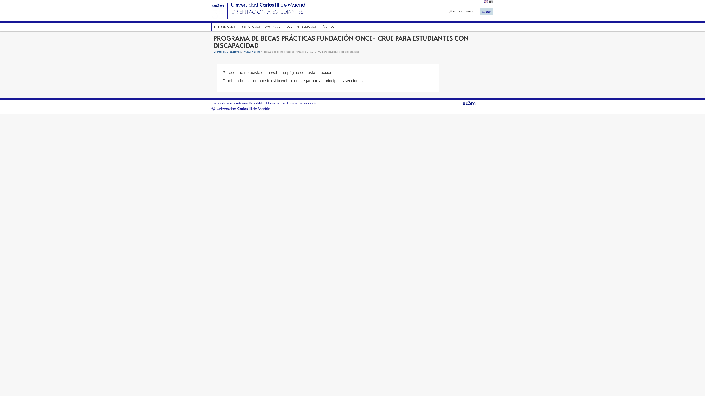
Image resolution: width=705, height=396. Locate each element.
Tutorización (225, 27)
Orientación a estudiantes (227, 51)
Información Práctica (315, 27)
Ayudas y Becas (278, 27)
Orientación (250, 27)
